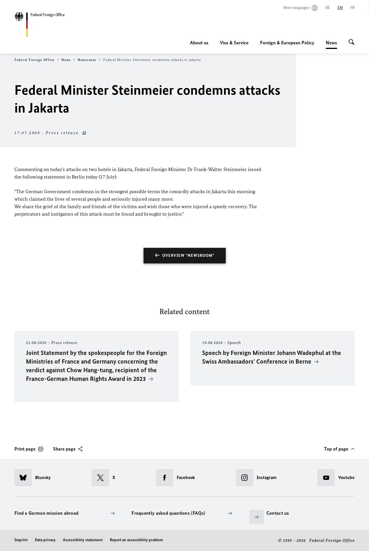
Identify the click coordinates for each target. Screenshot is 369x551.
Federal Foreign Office (34, 60)
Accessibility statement (83, 539)
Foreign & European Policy (287, 42)
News (331, 44)
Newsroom (87, 60)
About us (199, 42)
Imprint (21, 539)
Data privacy (45, 539)
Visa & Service (234, 42)
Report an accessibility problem (136, 539)
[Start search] (352, 42)
